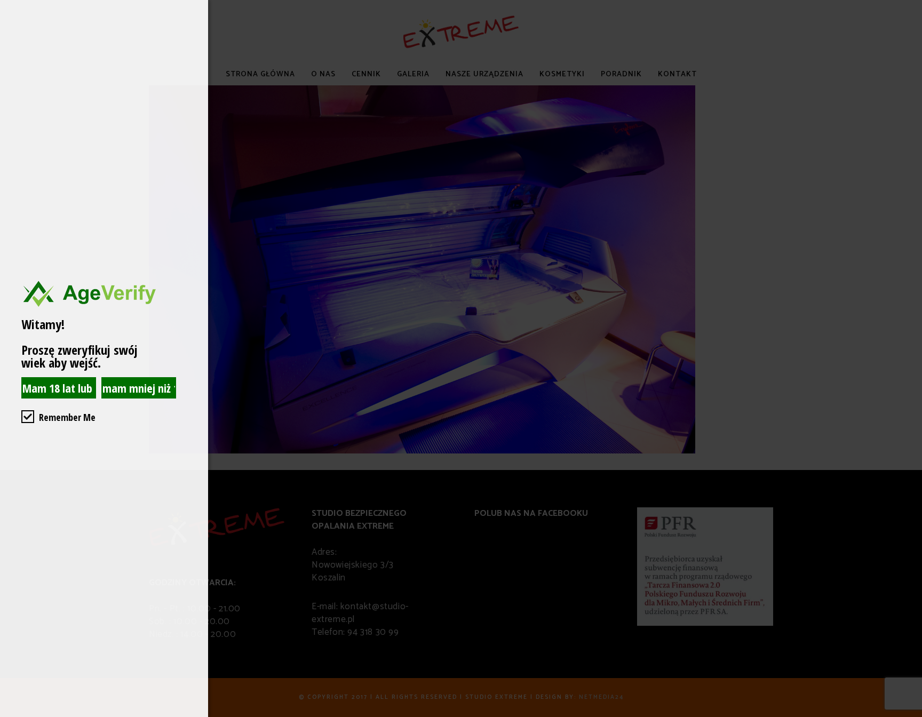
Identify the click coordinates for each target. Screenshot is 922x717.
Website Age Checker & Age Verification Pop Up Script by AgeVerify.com (908, 714)
